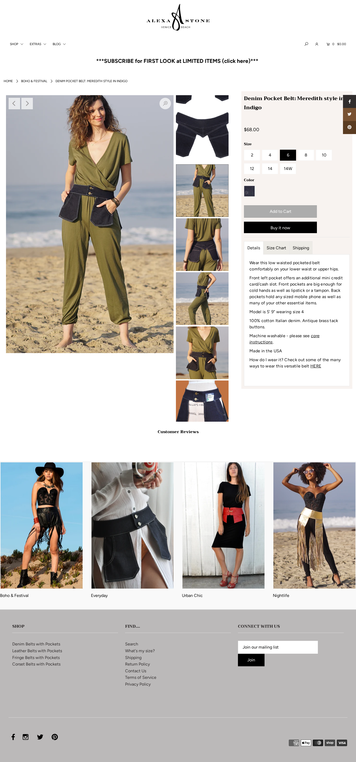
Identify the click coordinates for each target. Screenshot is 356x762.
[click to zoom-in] (165, 103)
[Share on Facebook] (349, 101)
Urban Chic (192, 595)
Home (8, 81)
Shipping (301, 247)
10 (324, 155)
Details (253, 247)
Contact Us (135, 670)
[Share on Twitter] (349, 114)
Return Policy (137, 664)
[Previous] (14, 103)
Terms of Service (140, 677)
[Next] (27, 103)
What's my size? (140, 650)
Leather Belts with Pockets (37, 650)
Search (131, 644)
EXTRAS (36, 44)
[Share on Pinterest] (349, 127)
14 (270, 168)
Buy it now (280, 227)
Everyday (99, 595)
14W (288, 168)
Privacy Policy (138, 684)
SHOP (14, 44)
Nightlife (281, 595)
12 (252, 168)
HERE (315, 366)
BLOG (57, 44)
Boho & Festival (34, 81)
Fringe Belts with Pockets (36, 657)
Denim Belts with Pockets (36, 644)
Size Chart (276, 247)
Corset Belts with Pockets (36, 664)
